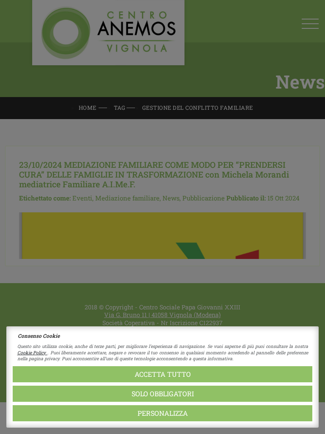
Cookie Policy (32, 353)
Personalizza (163, 413)
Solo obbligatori (163, 393)
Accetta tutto (163, 374)
